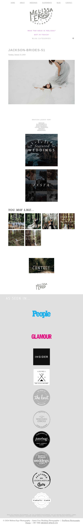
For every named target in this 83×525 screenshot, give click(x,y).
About (22, 2)
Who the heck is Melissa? (41, 30)
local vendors (41, 127)
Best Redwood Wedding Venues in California (15, 223)
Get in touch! (41, 34)
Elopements (47, 2)
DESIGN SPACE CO (49, 522)
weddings (41, 130)
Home (13, 2)
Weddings (33, 2)
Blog (59, 2)
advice (41, 123)
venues (41, 128)
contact (69, 2)
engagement (41, 126)
